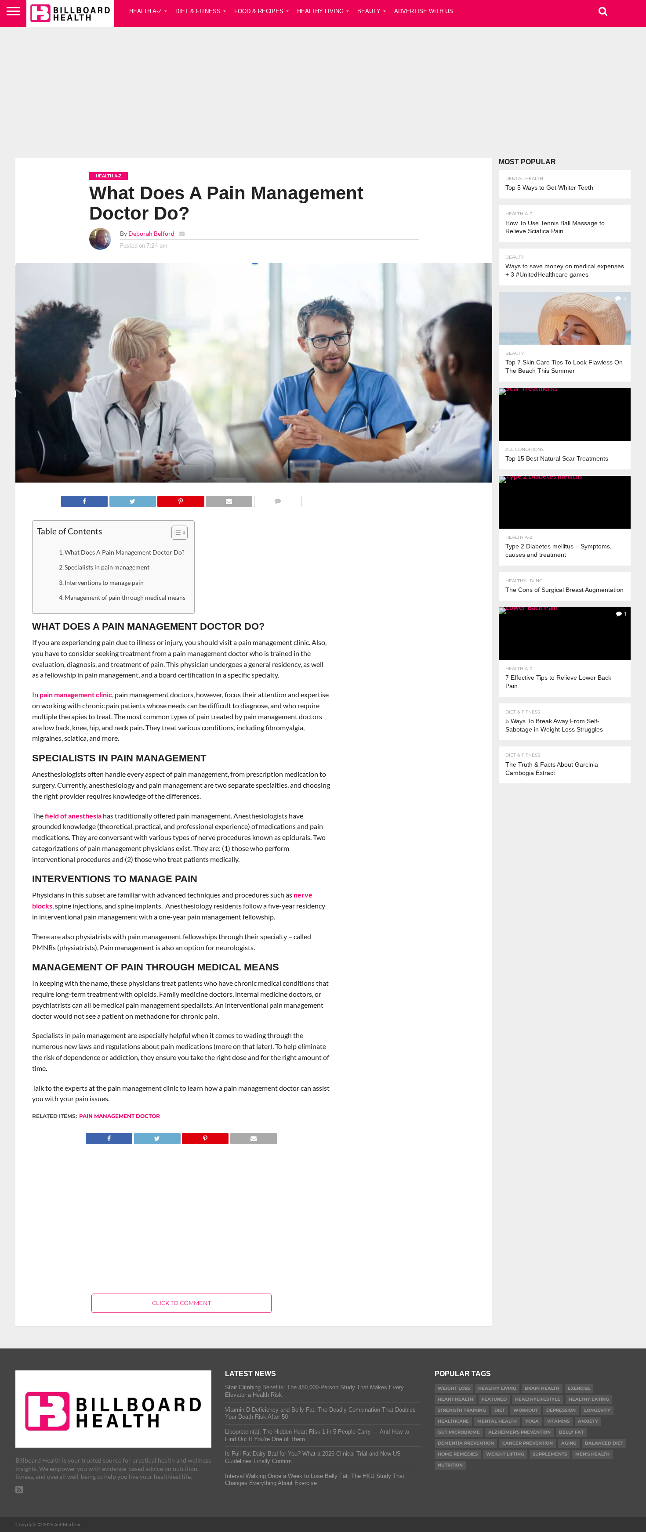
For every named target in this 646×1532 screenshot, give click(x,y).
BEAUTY (369, 11)
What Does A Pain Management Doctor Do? (125, 552)
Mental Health (497, 1421)
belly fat (571, 1432)
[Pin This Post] (180, 499)
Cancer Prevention (527, 1443)
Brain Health (542, 1388)
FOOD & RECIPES (258, 11)
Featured (494, 1399)
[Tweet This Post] (132, 499)
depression (561, 1410)
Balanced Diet (604, 1443)
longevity (597, 1410)
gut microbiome (459, 1432)
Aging (569, 1443)
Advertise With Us (423, 11)
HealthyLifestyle (537, 1399)
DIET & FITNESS (198, 11)
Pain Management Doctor (119, 1116)
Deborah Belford (151, 233)
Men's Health (592, 1454)
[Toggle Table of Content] (175, 532)
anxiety (588, 1421)
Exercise (579, 1388)
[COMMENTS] (277, 499)
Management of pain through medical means (125, 597)
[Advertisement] (323, 90)
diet (499, 1410)
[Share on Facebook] (84, 499)
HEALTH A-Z (145, 11)
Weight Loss (454, 1388)
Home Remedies (458, 1454)
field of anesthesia (73, 815)
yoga (532, 1421)
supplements (550, 1454)
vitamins (558, 1421)
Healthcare (453, 1421)
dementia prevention (466, 1443)
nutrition (450, 1465)
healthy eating (589, 1399)
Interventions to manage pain (104, 582)
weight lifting (505, 1454)
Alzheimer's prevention (519, 1432)
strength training (462, 1410)
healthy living (497, 1388)
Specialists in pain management (107, 567)
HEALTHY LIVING (320, 11)
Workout (525, 1410)
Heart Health (455, 1399)
